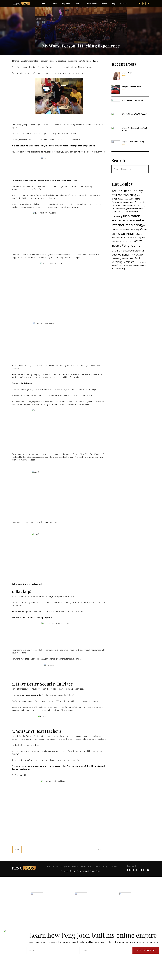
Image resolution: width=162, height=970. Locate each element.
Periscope (127, 250)
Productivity (116, 258)
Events (115, 211)
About (55, 866)
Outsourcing (128, 241)
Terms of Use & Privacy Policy (88, 871)
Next (100, 849)
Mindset (136, 233)
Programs (65, 866)
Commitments (118, 202)
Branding (135, 198)
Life (127, 229)
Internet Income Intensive (127, 220)
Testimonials (86, 866)
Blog (138, 196)
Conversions (127, 205)
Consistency (129, 202)
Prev (17, 849)
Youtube (125, 907)
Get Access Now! (146, 950)
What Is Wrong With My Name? (134, 114)
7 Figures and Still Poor (131, 86)
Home (47, 866)
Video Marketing (134, 265)
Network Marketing (117, 241)
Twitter (126, 265)
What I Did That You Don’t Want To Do (134, 129)
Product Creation (135, 255)
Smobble (138, 262)
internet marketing (126, 225)
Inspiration (131, 216)
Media (97, 866)
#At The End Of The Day (127, 191)
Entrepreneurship (135, 208)
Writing (121, 268)
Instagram (81, 907)
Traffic (120, 265)
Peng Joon (21, 3)
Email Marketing (119, 208)
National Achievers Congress (132, 237)
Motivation (115, 238)
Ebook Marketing (139, 206)
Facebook (122, 212)
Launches (122, 230)
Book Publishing (126, 199)
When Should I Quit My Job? (133, 100)
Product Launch (128, 258)
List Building (134, 230)
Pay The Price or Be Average (133, 141)
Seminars (128, 262)
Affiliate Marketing (123, 195)
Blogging (116, 198)
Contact (113, 866)
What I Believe (127, 73)
